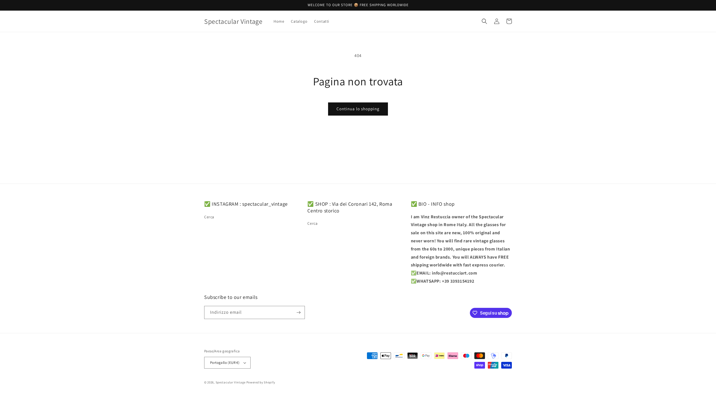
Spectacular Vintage (231, 382)
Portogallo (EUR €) (224, 362)
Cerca (209, 216)
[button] (484, 21)
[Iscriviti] (298, 312)
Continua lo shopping (358, 108)
